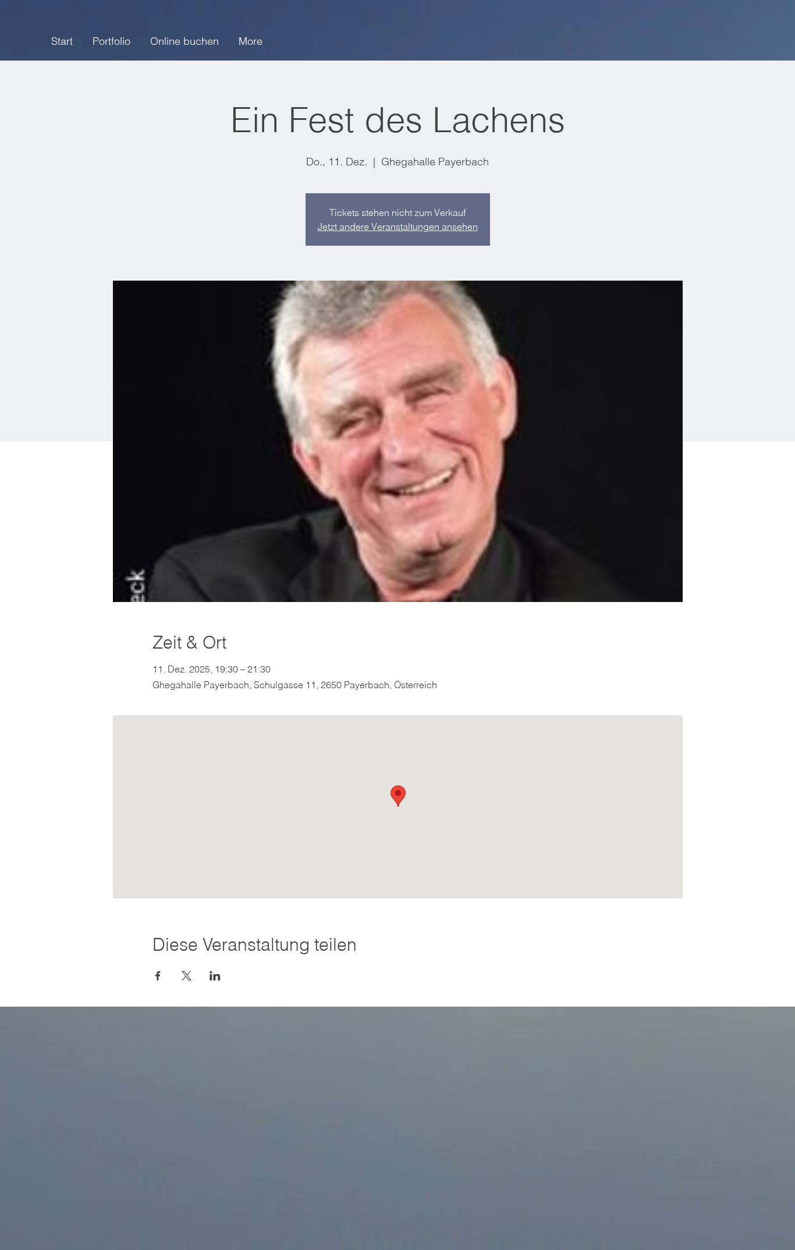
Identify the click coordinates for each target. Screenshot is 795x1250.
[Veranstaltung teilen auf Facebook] (158, 975)
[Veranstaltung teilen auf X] (186, 975)
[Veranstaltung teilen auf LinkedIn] (215, 975)
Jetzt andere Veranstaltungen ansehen (398, 226)
